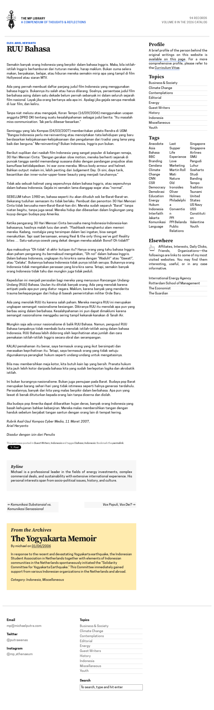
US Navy (196, 205)
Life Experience (177, 155)
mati (172, 174)
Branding (155, 161)
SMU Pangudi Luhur (196, 161)
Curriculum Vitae (167, 68)
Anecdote (156, 144)
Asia (152, 148)
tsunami (196, 192)
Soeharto (197, 170)
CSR (152, 183)
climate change (154, 172)
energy (154, 200)
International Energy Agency (170, 278)
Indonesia (56, 443)
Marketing (177, 166)
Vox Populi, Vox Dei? (119, 504)
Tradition (196, 187)
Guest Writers (42, 443)
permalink (118, 443)
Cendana (155, 166)
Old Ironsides (176, 185)
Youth (153, 128)
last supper (174, 146)
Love (173, 161)
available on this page (167, 59)
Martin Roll (177, 170)
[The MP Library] (11, 28)
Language (156, 226)
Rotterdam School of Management (174, 283)
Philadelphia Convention (177, 207)
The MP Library (33, 18)
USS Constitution (197, 214)
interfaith (156, 213)
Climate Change (160, 88)
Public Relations (176, 229)
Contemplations (161, 93)
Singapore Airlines (197, 151)
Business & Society (163, 83)
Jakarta (154, 218)
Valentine (197, 222)
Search (85, 680)
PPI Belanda (178, 222)
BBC (152, 157)
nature (174, 178)
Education (156, 196)
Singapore (197, 144)
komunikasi (157, 222)
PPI (171, 218)
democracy (157, 187)
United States (195, 198)
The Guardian (158, 293)
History (154, 113)
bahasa (79, 443)
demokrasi (156, 192)
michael (21, 546)
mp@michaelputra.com (24, 626)
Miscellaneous (53, 580)
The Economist (160, 288)
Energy (154, 103)
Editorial (155, 98)
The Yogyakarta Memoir (53, 538)
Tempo (195, 183)
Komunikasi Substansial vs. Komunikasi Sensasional (29, 507)
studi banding (196, 177)
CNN (152, 178)
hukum (154, 205)
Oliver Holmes (175, 194)
